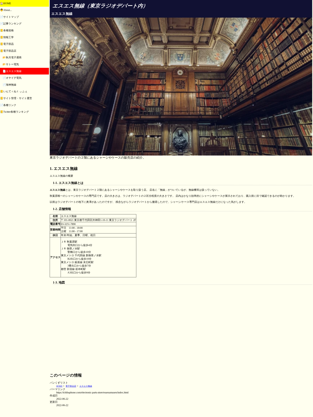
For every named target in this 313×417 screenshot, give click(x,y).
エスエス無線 (85, 386)
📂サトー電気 (11, 64)
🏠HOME (5, 3)
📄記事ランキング (11, 23)
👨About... (6, 10)
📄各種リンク (8, 105)
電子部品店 (71, 386)
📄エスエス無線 (12, 71)
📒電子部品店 (8, 50)
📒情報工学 (7, 37)
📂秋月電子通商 (12, 57)
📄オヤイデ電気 (12, 78)
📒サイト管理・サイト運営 (16, 98)
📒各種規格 (7, 30)
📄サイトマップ (9, 16)
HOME (59, 386)
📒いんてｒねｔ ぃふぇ (13, 91)
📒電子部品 (7, 44)
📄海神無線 (9, 84)
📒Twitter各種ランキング (14, 112)
